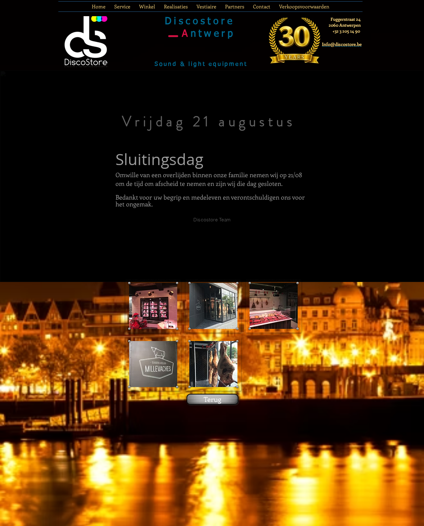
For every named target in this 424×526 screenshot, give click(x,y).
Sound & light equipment (201, 64)
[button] (153, 306)
